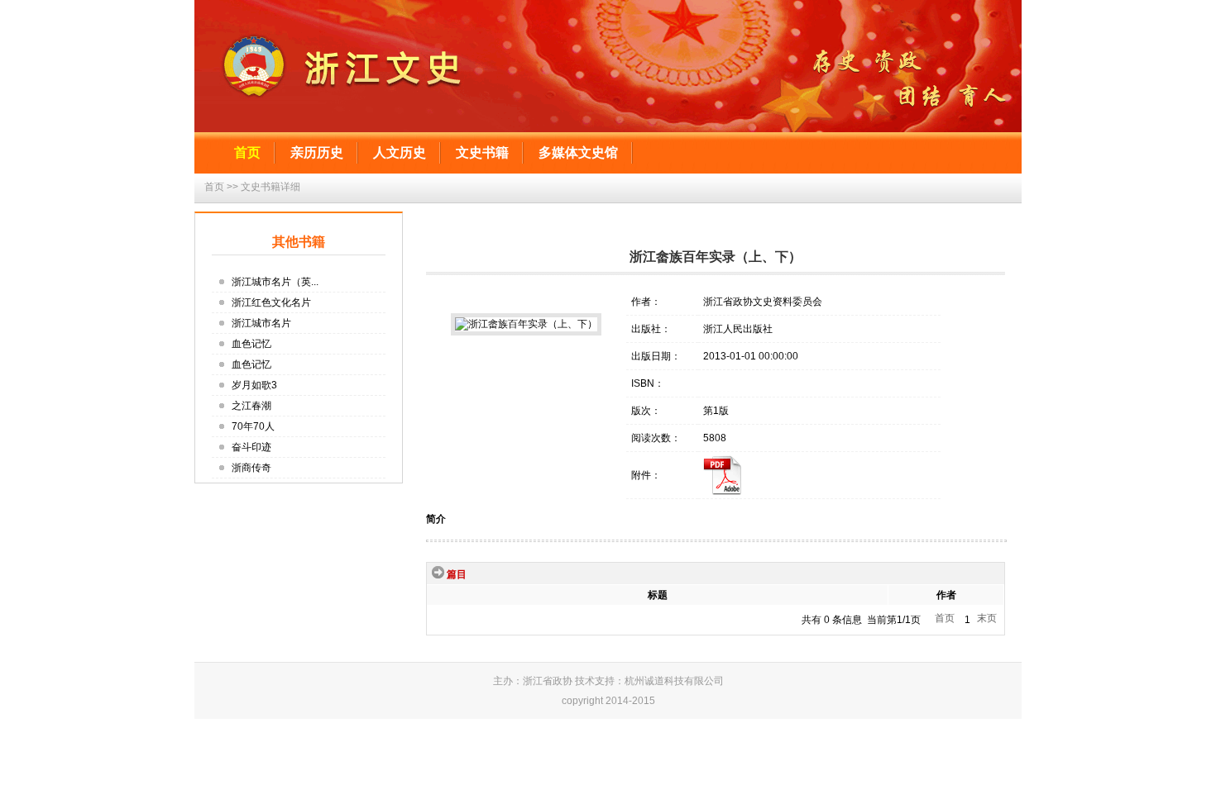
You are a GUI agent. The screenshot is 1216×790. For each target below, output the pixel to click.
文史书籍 (482, 152)
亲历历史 (316, 152)
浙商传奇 (251, 468)
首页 (247, 152)
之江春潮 (251, 406)
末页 (987, 618)
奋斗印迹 (251, 447)
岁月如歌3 (254, 385)
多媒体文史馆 (578, 152)
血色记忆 (251, 344)
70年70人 (253, 426)
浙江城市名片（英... (275, 282)
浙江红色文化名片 (271, 302)
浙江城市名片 (261, 323)
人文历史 (399, 152)
